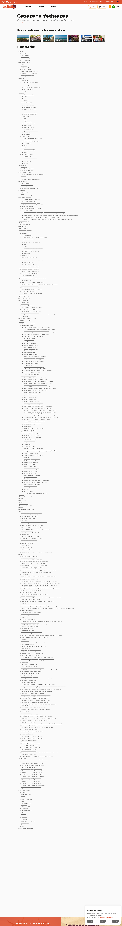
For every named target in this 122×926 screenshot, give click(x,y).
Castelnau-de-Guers (26, 799)
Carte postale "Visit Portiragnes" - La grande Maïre (37, 419)
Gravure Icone (27, 426)
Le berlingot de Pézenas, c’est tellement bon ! (33, 646)
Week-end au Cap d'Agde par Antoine (31, 772)
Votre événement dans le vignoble (30, 203)
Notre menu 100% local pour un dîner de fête (33, 698)
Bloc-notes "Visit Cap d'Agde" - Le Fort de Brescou (37, 327)
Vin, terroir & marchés (25, 172)
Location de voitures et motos (32, 242)
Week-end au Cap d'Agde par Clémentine (32, 776)
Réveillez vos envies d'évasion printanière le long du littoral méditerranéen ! (41, 724)
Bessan (23, 797)
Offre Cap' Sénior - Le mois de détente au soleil (34, 522)
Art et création (23, 181)
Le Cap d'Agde (23, 222)
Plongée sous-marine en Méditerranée (31, 715)
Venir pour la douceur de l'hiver (29, 745)
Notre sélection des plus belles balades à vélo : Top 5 (35, 702)
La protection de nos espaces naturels (31, 289)
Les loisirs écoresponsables (28, 291)
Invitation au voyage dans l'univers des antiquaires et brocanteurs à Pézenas (41, 621)
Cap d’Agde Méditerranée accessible (110, 6)
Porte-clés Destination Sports (31, 468)
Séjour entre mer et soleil (28, 543)
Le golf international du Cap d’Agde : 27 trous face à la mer (37, 657)
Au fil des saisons (25, 578)
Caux (22, 801)
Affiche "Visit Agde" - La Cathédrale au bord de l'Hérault (38, 381)
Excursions (26, 159)
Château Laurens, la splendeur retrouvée (35, 356)
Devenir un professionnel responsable (31, 293)
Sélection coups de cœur (28, 323)
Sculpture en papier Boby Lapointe (33, 455)
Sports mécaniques (29, 132)
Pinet (22, 816)
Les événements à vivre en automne (31, 311)
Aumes (23, 796)
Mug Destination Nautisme (31, 462)
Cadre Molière (27, 457)
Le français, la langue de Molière (30, 655)
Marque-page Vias (28, 350)
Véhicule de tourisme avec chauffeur (33, 248)
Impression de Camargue (28, 619)
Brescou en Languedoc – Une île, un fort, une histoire (38, 370)
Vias (22, 826)
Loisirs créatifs (27, 161)
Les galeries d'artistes (27, 185)
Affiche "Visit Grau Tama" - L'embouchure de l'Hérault (38, 383)
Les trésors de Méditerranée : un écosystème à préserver (36, 691)
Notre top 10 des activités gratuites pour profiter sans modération (38, 704)
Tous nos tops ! (25, 304)
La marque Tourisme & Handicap (30, 269)
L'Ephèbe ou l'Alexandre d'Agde (30, 623)
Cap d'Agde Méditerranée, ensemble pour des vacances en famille (39, 585)
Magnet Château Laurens (30, 477)
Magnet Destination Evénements (32, 484)
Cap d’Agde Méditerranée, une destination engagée (113, 6)
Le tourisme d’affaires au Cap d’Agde (31, 208)
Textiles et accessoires (27, 432)
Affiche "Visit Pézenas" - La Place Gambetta (35, 385)
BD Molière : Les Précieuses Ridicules (33, 361)
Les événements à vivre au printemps (31, 307)
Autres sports (27, 134)
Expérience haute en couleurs (29, 761)
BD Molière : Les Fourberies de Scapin (34, 367)
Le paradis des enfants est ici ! (29, 666)
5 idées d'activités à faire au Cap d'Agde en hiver (34, 563)
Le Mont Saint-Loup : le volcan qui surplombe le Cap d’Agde (37, 659)
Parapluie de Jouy (28, 487)
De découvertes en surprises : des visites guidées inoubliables (37, 601)
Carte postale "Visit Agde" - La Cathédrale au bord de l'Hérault (40, 410)
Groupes (101, 1)
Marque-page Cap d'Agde (31, 345)
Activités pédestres (29, 127)
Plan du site (22, 500)
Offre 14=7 (24, 520)
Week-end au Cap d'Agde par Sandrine (31, 779)
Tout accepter (115, 921)
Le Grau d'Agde (23, 226)
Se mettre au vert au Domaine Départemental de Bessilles (37, 727)
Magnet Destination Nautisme (32, 475)
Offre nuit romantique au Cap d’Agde (31, 527)
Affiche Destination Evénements (32, 401)
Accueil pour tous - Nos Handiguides (31, 273)
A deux (25, 91)
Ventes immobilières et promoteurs (33, 260)
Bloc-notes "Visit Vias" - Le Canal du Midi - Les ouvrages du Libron (41, 332)
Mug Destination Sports (30, 460)
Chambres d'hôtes (26, 69)
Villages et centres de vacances (29, 73)
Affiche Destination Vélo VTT (31, 399)
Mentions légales (23, 504)
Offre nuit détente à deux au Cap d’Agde (32, 525)
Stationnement (28, 250)
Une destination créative (28, 734)
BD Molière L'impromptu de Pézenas (34, 358)
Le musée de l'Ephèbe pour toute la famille (33, 661)
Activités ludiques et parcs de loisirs (33, 138)
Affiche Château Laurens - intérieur (33, 405)
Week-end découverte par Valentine (31, 787)
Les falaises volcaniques (27, 675)
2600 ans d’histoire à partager (29, 558)
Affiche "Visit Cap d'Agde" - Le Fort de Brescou (36, 379)
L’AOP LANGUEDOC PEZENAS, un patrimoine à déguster (36, 624)
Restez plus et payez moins (31, 86)
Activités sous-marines (29, 109)
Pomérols (24, 817)
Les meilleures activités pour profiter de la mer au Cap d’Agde (38, 679)
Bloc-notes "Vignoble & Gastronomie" (33, 336)
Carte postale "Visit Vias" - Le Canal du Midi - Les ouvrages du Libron (41, 417)
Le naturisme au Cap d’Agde (29, 664)
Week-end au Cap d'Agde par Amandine (32, 770)
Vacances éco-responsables (29, 740)
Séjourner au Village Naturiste (29, 257)
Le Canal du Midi (25, 648)
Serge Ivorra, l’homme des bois (29, 729)
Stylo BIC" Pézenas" (29, 340)
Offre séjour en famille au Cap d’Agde (31, 533)
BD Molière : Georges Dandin (31, 363)
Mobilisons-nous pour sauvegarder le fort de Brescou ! (35, 695)
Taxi (25, 244)
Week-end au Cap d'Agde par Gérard (31, 778)
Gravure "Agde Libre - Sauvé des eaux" (34, 428)
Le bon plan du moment (28, 518)
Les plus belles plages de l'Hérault (30, 688)
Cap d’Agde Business (27, 206)
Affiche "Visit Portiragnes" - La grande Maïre (35, 390)
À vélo (25, 98)
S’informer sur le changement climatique (32, 287)
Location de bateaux (29, 104)
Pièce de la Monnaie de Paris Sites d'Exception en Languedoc (40, 451)
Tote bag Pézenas (28, 442)
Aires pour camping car (27, 75)
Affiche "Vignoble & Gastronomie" (32, 392)
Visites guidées (25, 55)
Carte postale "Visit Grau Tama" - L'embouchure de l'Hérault (39, 412)
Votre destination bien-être (28, 754)
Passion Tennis (25, 711)
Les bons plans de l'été (30, 84)
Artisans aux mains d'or (27, 574)
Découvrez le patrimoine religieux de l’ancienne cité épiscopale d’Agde (40, 606)
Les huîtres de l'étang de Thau (29, 677)
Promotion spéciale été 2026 (29, 540)
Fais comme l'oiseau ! (27, 615)
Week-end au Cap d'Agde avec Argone (31, 769)
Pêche (25, 111)
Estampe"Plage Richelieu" (30, 430)
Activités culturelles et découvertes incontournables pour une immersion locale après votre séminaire (51, 215)
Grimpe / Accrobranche (30, 123)
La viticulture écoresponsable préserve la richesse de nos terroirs (38, 642)
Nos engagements (26, 280)
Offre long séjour (25, 524)
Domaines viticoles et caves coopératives (32, 174)
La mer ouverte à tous (27, 277)
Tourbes (23, 824)
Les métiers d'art (25, 183)
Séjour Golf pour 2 (26, 545)
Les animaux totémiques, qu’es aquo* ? (31, 671)
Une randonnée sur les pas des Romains (32, 738)
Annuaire (23, 259)
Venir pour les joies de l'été (28, 749)
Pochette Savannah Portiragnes (32, 437)
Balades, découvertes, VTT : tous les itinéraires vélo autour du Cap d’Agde (40, 583)
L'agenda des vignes (26, 59)
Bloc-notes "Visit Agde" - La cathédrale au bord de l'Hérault (39, 329)
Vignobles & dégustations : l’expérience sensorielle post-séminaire (41, 217)
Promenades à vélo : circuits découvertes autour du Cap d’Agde (38, 718)
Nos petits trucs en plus (27, 275)
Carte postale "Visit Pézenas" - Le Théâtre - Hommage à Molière (41, 415)
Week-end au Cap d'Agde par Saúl (30, 781)
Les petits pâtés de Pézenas (29, 682)
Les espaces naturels (27, 170)
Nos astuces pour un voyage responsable (32, 282)
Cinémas (26, 145)
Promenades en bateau (30, 107)
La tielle (23, 639)
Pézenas (23, 814)
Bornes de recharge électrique (32, 251)
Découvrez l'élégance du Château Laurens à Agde (35, 605)
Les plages (24, 167)
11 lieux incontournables (27, 305)
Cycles (25, 120)
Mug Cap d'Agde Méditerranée (32, 459)
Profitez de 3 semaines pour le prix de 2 (32, 538)
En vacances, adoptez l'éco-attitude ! (31, 612)
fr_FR (118, 2)
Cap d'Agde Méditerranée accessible (29, 268)
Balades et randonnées (27, 95)
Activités (21, 93)
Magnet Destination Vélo (30, 473)
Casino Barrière (28, 140)
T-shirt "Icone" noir (28, 491)
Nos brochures (25, 255)
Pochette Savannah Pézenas (31, 435)
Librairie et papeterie (27, 325)
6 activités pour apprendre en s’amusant (32, 567)
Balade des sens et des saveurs (29, 579)
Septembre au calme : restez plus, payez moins (34, 551)
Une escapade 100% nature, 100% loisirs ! (32, 736)
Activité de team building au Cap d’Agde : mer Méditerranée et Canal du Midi (44, 212)
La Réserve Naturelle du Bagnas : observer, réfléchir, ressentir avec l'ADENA (41, 635)
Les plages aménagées (27, 168)
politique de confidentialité (106, 917)
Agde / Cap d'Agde (26, 794)
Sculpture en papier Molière (31, 453)
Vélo (25, 241)
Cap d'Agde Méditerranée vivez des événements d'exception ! (38, 314)
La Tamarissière (23, 228)
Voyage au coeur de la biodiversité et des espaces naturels (37, 756)
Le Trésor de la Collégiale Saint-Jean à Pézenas (36, 369)
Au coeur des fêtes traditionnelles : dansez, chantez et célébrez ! (38, 576)
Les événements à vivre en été (29, 309)
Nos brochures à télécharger (27, 496)
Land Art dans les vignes (27, 644)
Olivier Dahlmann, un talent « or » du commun (33, 706)
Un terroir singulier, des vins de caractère (32, 733)
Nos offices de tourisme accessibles (30, 271)
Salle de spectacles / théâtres (31, 141)
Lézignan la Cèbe (26, 806)
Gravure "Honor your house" (31, 424)
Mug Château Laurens (30, 466)
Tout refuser (90, 921)
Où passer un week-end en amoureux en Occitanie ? (35, 709)
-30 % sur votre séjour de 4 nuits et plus (31, 514)
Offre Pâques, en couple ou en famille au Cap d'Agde (35, 529)
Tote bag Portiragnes (29, 446)
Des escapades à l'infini (27, 610)
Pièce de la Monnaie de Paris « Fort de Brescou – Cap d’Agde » (40, 450)
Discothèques (27, 143)
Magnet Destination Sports (31, 471)
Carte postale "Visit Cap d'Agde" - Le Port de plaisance (38, 406)
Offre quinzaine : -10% (27, 531)
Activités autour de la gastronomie (30, 179)
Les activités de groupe (27, 210)
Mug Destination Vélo (29, 464)
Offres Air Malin (25, 534)
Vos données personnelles (26, 828)
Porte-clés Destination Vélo (31, 469)
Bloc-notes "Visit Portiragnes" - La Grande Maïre (36, 334)
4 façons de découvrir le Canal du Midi (31, 560)
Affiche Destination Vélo (30, 397)
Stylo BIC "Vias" (27, 341)
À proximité (24, 316)
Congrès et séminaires (94, 1)
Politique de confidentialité (26, 509)
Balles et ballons (28, 122)
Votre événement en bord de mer (30, 199)
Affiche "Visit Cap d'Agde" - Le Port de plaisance (36, 378)
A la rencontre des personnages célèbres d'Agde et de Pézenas (38, 570)
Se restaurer (22, 190)
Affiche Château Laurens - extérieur (33, 403)
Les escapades (25, 57)
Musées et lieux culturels (30, 158)
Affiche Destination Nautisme (31, 396)
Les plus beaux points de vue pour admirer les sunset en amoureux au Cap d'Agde (43, 686)
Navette (26, 246)
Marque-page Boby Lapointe (31, 354)
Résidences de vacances (28, 67)
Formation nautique (29, 105)
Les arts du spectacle (27, 186)
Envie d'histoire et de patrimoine (30, 614)
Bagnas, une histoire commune (32, 372)
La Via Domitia (25, 641)
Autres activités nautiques (30, 113)
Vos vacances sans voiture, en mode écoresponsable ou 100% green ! (39, 284)
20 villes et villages (24, 221)
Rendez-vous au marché (28, 722)
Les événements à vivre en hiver (30, 313)
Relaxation (26, 152)
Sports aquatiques (28, 129)
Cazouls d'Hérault (26, 803)
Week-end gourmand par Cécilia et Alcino (32, 788)
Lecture (26, 163)
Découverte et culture (27, 154)
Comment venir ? (26, 233)
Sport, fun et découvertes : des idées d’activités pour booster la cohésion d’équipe (45, 214)
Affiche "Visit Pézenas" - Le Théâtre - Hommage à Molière (39, 387)
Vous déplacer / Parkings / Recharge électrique (34, 237)
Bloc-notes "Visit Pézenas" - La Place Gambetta (36, 331)
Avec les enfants (25, 60)
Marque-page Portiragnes (30, 349)
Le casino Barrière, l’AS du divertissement (32, 653)
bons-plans (22, 511)
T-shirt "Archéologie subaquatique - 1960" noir (36, 493)
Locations (24, 66)
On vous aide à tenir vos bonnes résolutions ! (33, 707)
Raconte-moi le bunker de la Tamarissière (32, 765)
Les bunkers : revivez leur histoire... (30, 673)
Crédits (21, 502)
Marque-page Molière (29, 352)
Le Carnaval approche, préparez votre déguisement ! (35, 651)
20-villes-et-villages (24, 790)
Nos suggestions (23, 300)
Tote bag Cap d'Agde (29, 441)
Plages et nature (23, 165)
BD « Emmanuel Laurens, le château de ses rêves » (37, 359)
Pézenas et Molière (26, 713)
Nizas (22, 812)
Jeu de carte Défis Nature (30, 486)
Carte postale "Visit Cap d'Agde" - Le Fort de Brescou (38, 408)
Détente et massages (29, 149)
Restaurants (24, 192)
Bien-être (24, 147)
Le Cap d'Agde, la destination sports (31, 650)
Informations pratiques (110, 1)
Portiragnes (24, 819)
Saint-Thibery (25, 823)
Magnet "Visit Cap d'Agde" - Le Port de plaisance (36, 480)
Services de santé (28, 262)
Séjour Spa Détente (26, 547)
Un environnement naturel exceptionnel (32, 731)
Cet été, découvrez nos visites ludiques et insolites (34, 594)
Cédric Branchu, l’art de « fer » (29, 592)
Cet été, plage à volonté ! (28, 596)
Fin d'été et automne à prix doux (32, 87)
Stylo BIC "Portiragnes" (30, 343)
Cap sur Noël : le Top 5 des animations (31, 590)
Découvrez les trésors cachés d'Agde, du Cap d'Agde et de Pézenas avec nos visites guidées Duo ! (47, 608)
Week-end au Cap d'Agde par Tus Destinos (32, 785)
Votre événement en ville (28, 201)
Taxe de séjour (25, 80)
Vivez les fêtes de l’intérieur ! (28, 751)
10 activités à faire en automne (29, 556)
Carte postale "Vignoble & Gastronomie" (34, 421)
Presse (21, 507)
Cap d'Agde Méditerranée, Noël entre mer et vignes (35, 587)
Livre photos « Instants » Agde (31, 374)
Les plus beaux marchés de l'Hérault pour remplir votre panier (38, 684)
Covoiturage (27, 253)
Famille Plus (24, 617)
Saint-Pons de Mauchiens (28, 821)
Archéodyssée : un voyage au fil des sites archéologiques (36, 572)
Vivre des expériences (25, 320)
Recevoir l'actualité (24, 296)
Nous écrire (22, 295)
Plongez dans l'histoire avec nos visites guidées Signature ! (36, 716)
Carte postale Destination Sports (32, 423)
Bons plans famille (28, 89)
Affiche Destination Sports (30, 394)
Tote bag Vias (27, 444)
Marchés (23, 53)
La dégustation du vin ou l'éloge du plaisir (32, 763)
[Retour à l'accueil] (10, 6)
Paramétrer (102, 921)
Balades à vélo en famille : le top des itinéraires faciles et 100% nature (39, 581)
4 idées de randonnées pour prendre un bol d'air (34, 561)
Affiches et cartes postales (28, 376)
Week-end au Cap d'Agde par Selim (31, 783)
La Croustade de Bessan (27, 630)
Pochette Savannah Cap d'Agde (32, 433)
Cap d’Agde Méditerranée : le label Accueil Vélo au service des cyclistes (40, 588)
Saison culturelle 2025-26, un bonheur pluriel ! (33, 725)
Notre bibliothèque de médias (27, 318)
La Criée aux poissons (27, 628)
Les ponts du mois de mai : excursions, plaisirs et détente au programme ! (41, 689)
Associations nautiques (30, 114)
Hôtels (23, 64)
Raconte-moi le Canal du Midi (29, 767)
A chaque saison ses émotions (29, 569)
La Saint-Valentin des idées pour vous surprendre (34, 637)
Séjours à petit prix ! (26, 549)
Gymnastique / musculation (31, 131)
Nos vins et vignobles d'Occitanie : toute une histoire (35, 697)
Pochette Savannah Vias (30, 439)
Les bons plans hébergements (29, 82)
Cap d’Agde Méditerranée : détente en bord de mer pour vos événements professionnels (48, 219)
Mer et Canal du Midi (27, 102)
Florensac (24, 805)
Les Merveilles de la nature (28, 680)
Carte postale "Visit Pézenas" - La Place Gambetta (37, 414)
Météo (21, 498)
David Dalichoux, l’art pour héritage (30, 599)
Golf (25, 118)
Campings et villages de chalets (29, 71)
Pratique (21, 78)
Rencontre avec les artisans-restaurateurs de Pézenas (35, 720)
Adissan (23, 792)
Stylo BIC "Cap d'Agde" (30, 338)
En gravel (26, 100)
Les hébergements (24, 62)
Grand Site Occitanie (24, 298)
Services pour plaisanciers (30, 264)
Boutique (85, 1)
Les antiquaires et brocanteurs (29, 188)
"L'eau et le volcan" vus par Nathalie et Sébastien (34, 760)
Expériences (22, 554)
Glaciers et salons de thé (27, 195)
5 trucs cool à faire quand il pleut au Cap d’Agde (34, 565)
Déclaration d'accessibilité (26, 506)
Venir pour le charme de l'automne (30, 747)
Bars (22, 194)
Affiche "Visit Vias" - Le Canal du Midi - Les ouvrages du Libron (40, 388)
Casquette (26, 489)
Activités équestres (29, 125)
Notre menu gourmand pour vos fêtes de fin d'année (35, 700)
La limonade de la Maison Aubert (30, 633)
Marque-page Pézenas (30, 347)
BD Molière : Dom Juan (30, 365)
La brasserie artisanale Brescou (29, 626)
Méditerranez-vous (26, 235)
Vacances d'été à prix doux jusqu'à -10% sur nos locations (36, 552)
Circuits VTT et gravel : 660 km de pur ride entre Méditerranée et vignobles (41, 597)
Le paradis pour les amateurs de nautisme (32, 668)
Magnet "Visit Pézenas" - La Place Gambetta (35, 482)
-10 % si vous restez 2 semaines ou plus (31, 513)
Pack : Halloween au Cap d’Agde (30, 536)
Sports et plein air (26, 116)
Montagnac (24, 808)
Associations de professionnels (32, 266)
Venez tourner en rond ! (27, 742)
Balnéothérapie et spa (30, 150)
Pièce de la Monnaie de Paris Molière (33, 448)
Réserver (103, 6)
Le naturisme (25, 662)
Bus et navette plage (29, 239)
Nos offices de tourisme (27, 232)
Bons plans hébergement (28, 77)
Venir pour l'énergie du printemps (30, 743)
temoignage (22, 758)
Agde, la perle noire (24, 224)
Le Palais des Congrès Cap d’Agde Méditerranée (34, 204)
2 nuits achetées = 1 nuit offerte (29, 516)
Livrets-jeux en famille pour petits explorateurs (33, 693)
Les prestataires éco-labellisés (29, 286)
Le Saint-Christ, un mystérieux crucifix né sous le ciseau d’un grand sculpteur (41, 669)
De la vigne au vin (26, 603)
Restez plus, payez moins (28, 542)
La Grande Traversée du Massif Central (31, 632)
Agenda (93, 6)
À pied (25, 96)
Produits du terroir (26, 177)
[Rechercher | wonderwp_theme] (118, 6)
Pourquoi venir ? (25, 302)
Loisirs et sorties (25, 136)
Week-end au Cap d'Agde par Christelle (32, 774)
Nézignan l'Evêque (26, 810)
